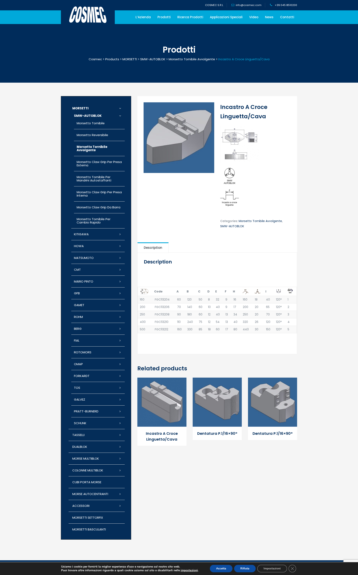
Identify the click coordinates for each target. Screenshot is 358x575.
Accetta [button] (221, 568)
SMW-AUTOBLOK (232, 226)
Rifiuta (244, 568)
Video (253, 17)
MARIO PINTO (83, 281)
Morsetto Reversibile (92, 135)
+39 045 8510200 (285, 5)
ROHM (78, 317)
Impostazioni (272, 568)
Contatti (287, 17)
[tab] (153, 247)
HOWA (79, 246)
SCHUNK (80, 423)
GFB (77, 293)
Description (153, 247)
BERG (78, 328)
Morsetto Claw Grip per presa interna (99, 194)
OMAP (78, 364)
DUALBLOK (79, 447)
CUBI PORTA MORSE (86, 482)
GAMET (79, 305)
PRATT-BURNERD (86, 411)
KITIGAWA (81, 234)
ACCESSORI (81, 506)
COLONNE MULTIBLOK (87, 470)
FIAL (76, 340)
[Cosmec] (87, 14)
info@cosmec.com (248, 5)
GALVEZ (79, 399)
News (269, 17)
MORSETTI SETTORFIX (87, 517)
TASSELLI (78, 435)
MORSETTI (80, 108)
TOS (77, 387)
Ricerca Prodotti (190, 17)
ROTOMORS (82, 352)
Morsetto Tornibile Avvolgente (260, 221)
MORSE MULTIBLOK (85, 458)
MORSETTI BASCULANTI (89, 529)
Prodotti (164, 17)
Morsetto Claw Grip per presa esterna (99, 163)
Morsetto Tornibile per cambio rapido (93, 221)
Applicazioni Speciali (226, 17)
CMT (77, 269)
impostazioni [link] (189, 570)
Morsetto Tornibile (91, 123)
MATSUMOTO (84, 258)
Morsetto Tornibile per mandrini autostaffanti (94, 178)
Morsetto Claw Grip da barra (98, 207)
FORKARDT (82, 376)
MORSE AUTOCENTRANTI (90, 494)
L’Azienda (143, 17)
